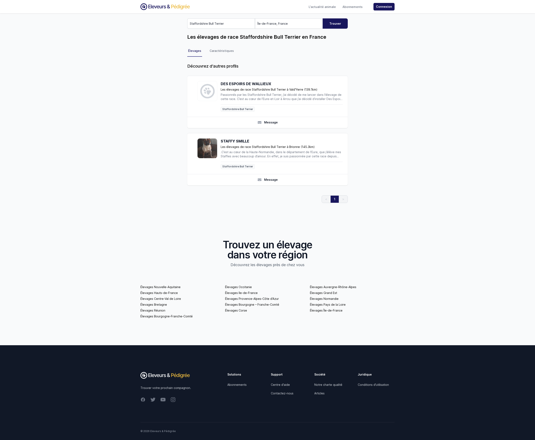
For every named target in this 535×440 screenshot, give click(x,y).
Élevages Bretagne (153, 304)
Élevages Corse (236, 310)
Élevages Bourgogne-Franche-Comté (166, 316)
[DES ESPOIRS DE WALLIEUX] (209, 96)
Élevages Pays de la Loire (328, 304)
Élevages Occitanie (238, 287)
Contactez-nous (282, 393)
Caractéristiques (222, 51)
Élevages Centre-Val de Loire (160, 298)
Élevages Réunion (152, 310)
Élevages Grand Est (323, 293)
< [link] (326, 199)
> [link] (343, 199)
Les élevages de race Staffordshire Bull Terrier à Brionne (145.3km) (268, 147)
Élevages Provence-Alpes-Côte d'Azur (252, 298)
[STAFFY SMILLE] (209, 153)
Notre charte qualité (328, 384)
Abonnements (353, 7)
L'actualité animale (322, 7)
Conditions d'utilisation (373, 384)
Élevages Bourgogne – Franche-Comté (252, 304)
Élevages (194, 51)
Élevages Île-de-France (326, 310)
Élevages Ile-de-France (241, 293)
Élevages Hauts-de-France (159, 293)
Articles (319, 393)
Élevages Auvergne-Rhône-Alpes (333, 287)
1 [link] (334, 199)
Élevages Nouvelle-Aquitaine (160, 287)
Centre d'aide (280, 384)
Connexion (384, 6)
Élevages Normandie (324, 298)
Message (271, 122)
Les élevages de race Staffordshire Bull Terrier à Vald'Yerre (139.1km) (269, 89)
